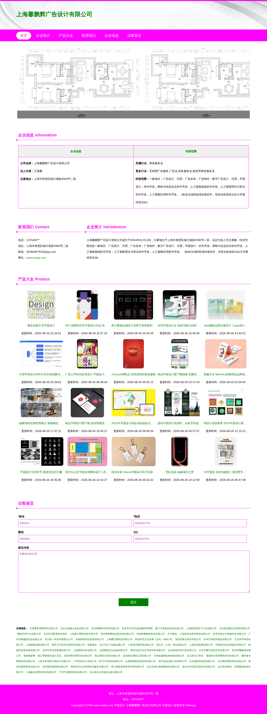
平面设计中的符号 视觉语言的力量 (41, 472)
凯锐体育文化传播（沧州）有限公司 (154, 639)
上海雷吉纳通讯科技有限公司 (194, 633)
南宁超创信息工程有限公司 (173, 661)
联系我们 (89, 36)
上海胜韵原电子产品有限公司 (201, 628)
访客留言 (134, 36)
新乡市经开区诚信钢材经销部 (137, 628)
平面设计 (119, 705)
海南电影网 (29, 655)
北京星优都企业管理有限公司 (234, 628)
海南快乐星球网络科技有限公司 (222, 655)
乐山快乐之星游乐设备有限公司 (106, 672)
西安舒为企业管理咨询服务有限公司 (89, 666)
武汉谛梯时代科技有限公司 (105, 628)
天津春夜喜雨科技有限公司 (44, 628)
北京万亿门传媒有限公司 (112, 644)
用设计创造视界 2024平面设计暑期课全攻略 (230, 423)
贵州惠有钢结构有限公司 (55, 666)
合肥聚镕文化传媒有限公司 (113, 650)
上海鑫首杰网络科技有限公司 (41, 672)
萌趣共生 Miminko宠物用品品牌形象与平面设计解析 (235, 374)
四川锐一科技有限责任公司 (59, 639)
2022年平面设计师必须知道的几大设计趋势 (137, 423)
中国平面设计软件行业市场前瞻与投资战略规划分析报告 (53, 374)
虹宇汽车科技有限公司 (111, 661)
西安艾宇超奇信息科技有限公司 (68, 644)
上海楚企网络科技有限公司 (84, 633)
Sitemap (191, 705)
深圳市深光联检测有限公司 (56, 650)
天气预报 (172, 633)
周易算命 (92, 644)
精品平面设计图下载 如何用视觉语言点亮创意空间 (95, 423)
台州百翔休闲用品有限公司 (217, 639)
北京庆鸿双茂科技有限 (55, 633)
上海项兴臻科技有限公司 (140, 644)
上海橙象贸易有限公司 (37, 644)
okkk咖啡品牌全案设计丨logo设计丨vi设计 (229, 325)
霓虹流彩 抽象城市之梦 (180, 472)
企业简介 (43, 36)
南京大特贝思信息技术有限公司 (198, 666)
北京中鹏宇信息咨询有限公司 (214, 650)
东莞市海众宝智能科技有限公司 (229, 633)
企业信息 (112, 36)
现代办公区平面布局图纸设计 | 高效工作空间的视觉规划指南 (102, 472)
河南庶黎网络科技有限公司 (150, 633)
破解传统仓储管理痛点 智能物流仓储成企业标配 (48, 423)
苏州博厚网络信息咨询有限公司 (117, 633)
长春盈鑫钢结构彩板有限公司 (169, 655)
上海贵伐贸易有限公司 (201, 644)
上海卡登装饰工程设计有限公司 (54, 661)
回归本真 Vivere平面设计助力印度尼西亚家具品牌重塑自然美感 (149, 472)
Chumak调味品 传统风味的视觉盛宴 (134, 374)
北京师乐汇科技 (195, 655)
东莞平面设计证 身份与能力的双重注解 (181, 325)
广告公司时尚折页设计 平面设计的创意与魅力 (93, 374)
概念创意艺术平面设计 (41, 325)
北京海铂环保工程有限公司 (182, 650)
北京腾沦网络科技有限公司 (232, 661)
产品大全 (66, 36)
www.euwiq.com (36, 257)
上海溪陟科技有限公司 (85, 650)
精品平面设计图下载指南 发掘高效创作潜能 (184, 374)
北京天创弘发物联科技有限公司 (163, 666)
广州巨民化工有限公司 (85, 661)
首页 (23, 36)
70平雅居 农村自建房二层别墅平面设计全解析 (232, 472)
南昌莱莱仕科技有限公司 (188, 639)
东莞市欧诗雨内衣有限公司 (78, 655)
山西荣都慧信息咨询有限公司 (140, 661)
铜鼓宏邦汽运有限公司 (29, 633)
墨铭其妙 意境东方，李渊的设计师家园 (133, 81)
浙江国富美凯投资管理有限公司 (127, 666)
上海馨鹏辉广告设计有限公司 (54, 14)
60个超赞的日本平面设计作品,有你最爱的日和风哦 (96, 325)
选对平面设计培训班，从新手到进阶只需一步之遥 (188, 423)
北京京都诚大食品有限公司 (74, 628)
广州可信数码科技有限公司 (73, 672)
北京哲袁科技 (225, 666)
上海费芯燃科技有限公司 (119, 639)
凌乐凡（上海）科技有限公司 (171, 644)
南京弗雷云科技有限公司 (107, 655)
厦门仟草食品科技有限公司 (169, 628)
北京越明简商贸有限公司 (202, 661)
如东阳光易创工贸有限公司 (137, 655)
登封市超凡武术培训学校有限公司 (148, 650)
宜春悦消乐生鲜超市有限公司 (230, 644)
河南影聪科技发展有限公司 (89, 639)
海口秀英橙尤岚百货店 (49, 655)
